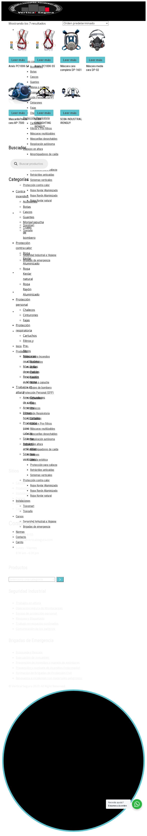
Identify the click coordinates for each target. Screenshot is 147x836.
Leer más (18, 60)
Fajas (26, 320)
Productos (23, 488)
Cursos (20, 498)
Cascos (27, 212)
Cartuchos (30, 336)
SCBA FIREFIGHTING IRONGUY (42, 122)
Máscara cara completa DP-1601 (71, 68)
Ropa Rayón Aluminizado (31, 289)
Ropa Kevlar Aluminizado (31, 258)
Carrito (20, 483)
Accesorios (30, 201)
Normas (21, 503)
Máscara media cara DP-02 (94, 68)
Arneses (28, 408)
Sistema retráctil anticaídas (29, 444)
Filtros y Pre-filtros (28, 346)
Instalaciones (25, 493)
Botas (27, 207)
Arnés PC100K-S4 (19, 66)
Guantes (28, 217)
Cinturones (30, 315)
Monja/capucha (33, 222)
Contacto (22, 509)
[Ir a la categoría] (60, 579)
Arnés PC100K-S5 (44, 66)
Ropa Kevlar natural (28, 274)
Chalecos (29, 310)
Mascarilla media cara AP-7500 (18, 121)
